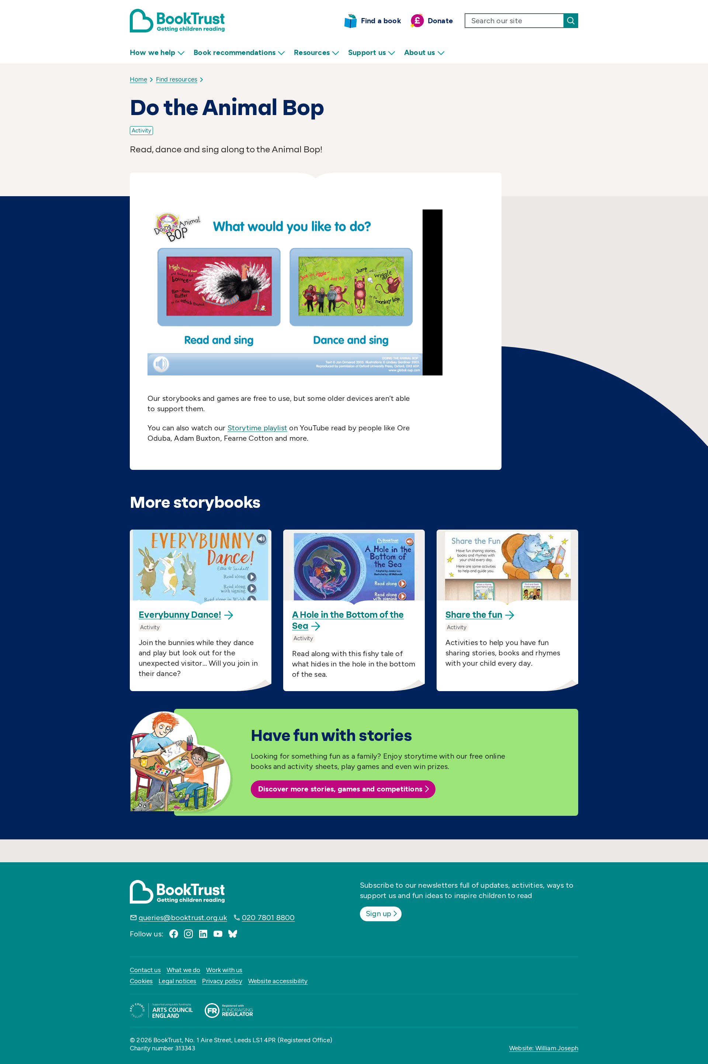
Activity (141, 130)
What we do (184, 970)
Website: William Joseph (543, 1048)
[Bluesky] (232, 933)
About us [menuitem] (419, 52)
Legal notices (177, 981)
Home (138, 79)
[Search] (570, 20)
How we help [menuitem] (152, 52)
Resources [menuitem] (312, 52)
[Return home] (177, 20)
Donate (440, 20)
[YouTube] (218, 933)
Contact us (145, 970)
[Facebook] (173, 933)
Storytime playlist (258, 427)
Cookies (141, 981)
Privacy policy (222, 981)
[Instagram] (188, 933)
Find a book (381, 20)
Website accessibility (278, 981)
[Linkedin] (203, 933)
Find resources (176, 79)
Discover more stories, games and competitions (340, 788)
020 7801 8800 (268, 917)
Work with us (224, 970)
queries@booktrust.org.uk (183, 917)
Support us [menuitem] (367, 52)
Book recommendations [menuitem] (234, 52)
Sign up (378, 913)
